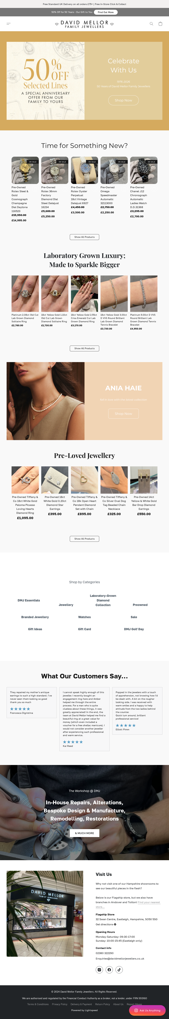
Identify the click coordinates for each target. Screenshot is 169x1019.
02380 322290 (105, 953)
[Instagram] (99, 969)
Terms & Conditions (38, 1004)
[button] (106, 12)
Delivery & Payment (81, 1004)
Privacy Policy (59, 1004)
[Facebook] (109, 969)
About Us (118, 1004)
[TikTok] (119, 969)
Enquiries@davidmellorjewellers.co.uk (120, 958)
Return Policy (102, 1004)
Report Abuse (134, 1004)
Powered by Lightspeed (84, 1010)
